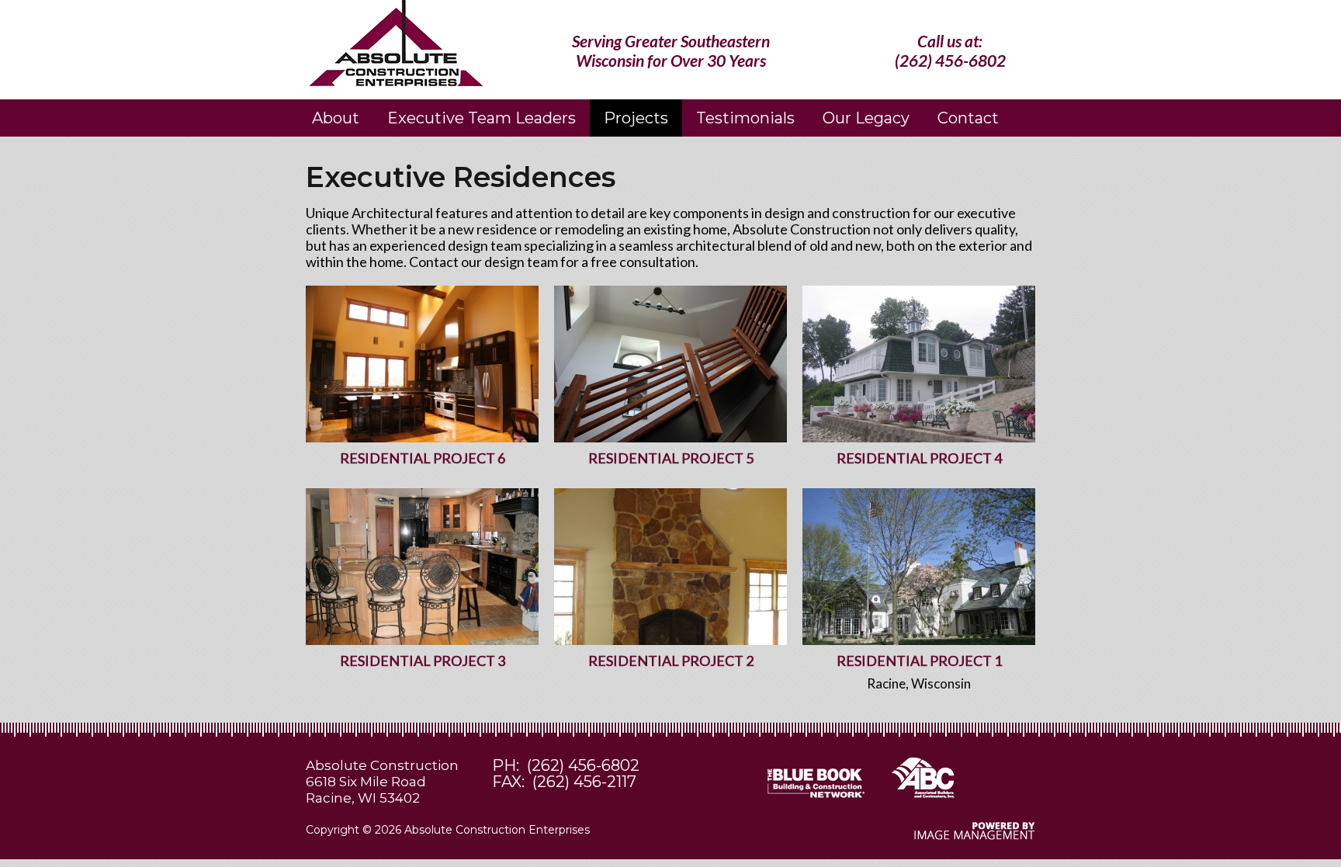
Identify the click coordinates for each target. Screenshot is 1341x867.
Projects (636, 118)
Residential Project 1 (919, 660)
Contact (968, 118)
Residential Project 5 (671, 457)
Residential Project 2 (671, 660)
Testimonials (745, 118)
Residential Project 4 (919, 457)
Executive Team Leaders (481, 118)
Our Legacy (866, 118)
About (335, 118)
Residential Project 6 (422, 457)
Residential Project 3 (422, 660)
